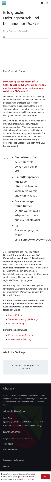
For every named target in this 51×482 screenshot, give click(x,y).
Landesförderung (16, 315)
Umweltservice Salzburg (20, 339)
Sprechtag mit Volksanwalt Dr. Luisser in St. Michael (24, 422)
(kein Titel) (7, 418)
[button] (42, 3)
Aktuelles (25, 31)
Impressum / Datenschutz (13, 460)
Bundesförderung (16, 323)
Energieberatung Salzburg (20, 335)
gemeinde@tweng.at (10, 449)
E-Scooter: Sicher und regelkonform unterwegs (22, 425)
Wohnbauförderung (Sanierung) (23, 319)
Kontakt (6, 466)
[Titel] (4, 3)
